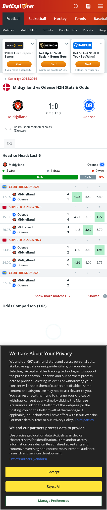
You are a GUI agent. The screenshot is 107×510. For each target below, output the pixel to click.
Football (13, 18)
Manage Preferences (53, 500)
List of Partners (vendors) (28, 459)
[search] (76, 6)
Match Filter (28, 30)
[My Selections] (88, 6)
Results (88, 30)
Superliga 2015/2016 (22, 79)
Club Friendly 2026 (24, 187)
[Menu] (101, 6)
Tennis (80, 18)
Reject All (53, 486)
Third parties (84, 420)
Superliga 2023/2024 (25, 240)
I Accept (53, 472)
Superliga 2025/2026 (25, 207)
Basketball (37, 18)
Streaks (48, 30)
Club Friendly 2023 (24, 273)
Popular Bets (68, 30)
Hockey (60, 18)
